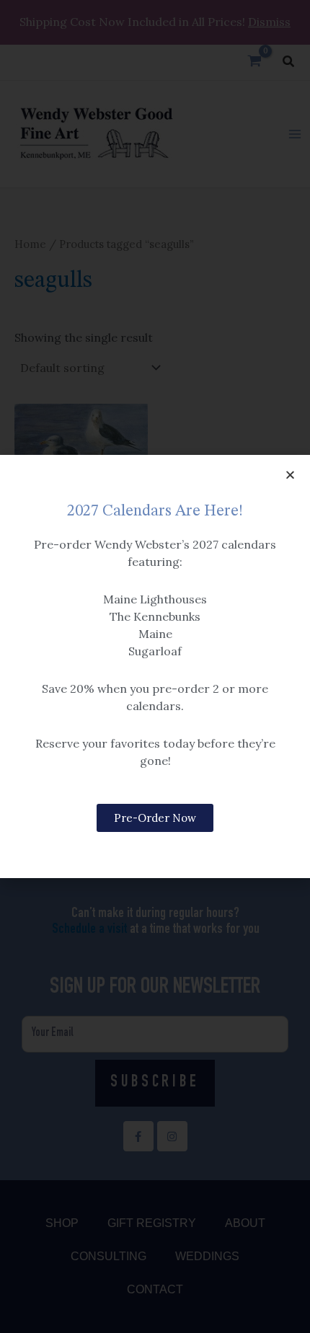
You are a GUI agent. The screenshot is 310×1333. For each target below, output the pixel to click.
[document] (155, 666)
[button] (290, 474)
